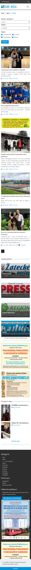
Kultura (4, 463)
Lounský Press (6, 293)
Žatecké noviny (7, 273)
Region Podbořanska (8, 313)
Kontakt (4, 483)
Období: (3, 25)
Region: (3, 32)
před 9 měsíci (14, 78)
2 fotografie (23, 245)
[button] (18, 564)
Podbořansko (7, 37)
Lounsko (16, 34)
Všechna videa (15, 441)
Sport (8, 13)
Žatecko (16, 37)
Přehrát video (16, 407)
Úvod (2, 13)
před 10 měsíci (14, 245)
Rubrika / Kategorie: (7, 19)
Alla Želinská (5, 205)
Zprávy (4, 459)
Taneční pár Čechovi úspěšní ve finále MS (13, 70)
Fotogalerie (5, 475)
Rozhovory (5, 465)
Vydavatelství (5, 481)
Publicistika (5, 467)
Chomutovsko (7, 34)
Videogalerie (5, 473)
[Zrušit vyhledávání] (28, 2)
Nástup (4, 332)
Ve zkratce (4, 471)
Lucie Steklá (5, 78)
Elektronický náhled (7, 485)
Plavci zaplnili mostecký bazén (10, 105)
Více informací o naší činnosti (12, 498)
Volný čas (4, 469)
